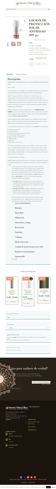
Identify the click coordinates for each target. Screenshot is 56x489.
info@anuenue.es (32, 430)
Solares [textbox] (27, 328)
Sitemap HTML (31, 482)
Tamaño (31, 59)
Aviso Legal (23, 479)
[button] (25, 21)
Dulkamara (13, 301)
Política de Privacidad (32, 479)
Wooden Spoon (41, 40)
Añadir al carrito (41, 64)
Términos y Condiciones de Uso (14, 350)
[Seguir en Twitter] (24, 477)
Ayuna (28, 303)
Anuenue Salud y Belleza (14, 479)
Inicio (7, 16)
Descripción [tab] (10, 74)
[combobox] (28, 317)
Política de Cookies (42, 479)
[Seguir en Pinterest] (35, 477)
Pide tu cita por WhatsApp (41, 382)
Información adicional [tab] (21, 74)
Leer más (53, 487)
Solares (18, 16)
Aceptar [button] (48, 487)
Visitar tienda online (13, 388)
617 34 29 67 (31, 427)
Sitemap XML (24, 482)
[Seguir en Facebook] (21, 477)
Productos (10, 16)
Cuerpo (14, 16)
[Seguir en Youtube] (31, 477)
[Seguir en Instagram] (28, 477)
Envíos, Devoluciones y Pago (13, 347)
